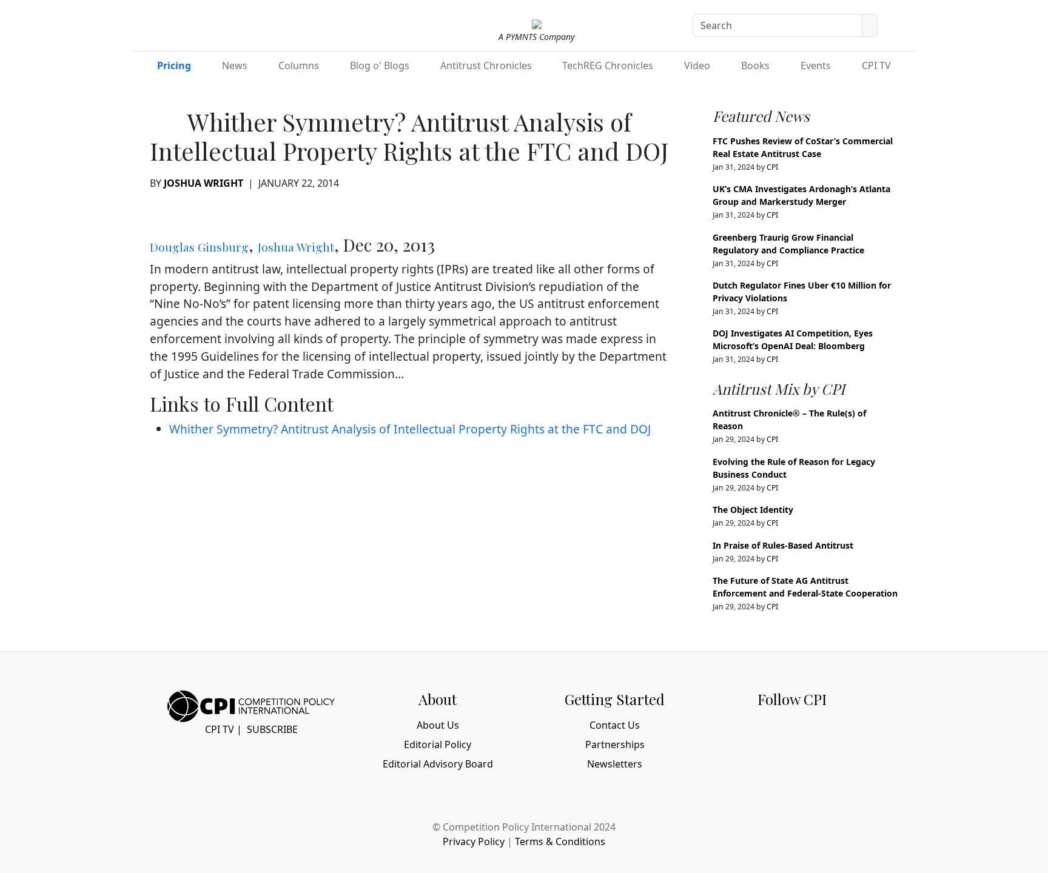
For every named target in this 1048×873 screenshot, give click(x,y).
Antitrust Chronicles (486, 65)
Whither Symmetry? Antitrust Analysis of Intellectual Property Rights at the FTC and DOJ (410, 429)
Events (816, 65)
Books (755, 65)
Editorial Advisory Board (438, 764)
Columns (298, 65)
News (234, 65)
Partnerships (615, 744)
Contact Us (615, 725)
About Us (438, 725)
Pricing (174, 65)
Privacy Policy (474, 841)
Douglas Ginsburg (199, 247)
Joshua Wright (203, 183)
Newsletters (614, 764)
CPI (772, 167)
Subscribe (272, 729)
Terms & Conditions (560, 841)
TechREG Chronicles (607, 65)
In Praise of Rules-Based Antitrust (783, 545)
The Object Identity (753, 509)
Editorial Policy (437, 744)
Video (697, 65)
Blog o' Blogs (379, 65)
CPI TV (876, 65)
